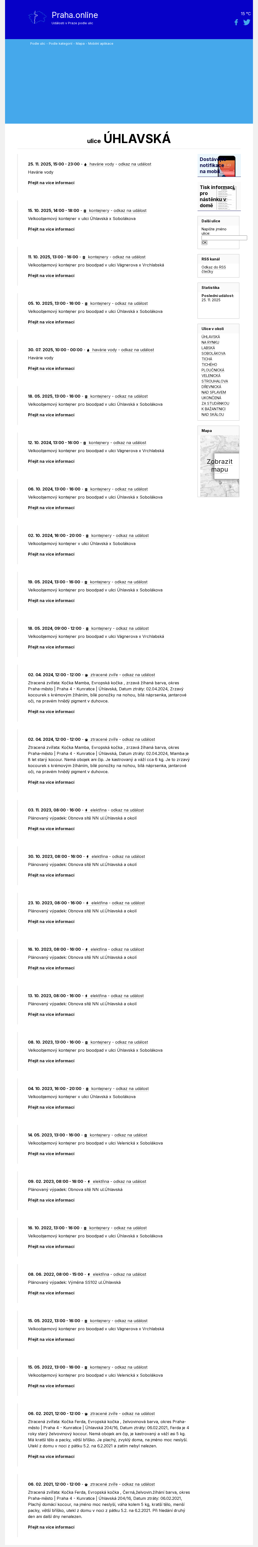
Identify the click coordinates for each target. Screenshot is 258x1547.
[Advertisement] (140, 83)
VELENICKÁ (211, 375)
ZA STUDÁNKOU (215, 403)
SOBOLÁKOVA (213, 353)
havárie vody (101, 164)
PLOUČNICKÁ (213, 370)
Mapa (80, 43)
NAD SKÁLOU (213, 414)
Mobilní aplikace (100, 43)
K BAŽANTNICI (213, 409)
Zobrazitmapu (220, 465)
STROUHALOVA (215, 381)
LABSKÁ (208, 348)
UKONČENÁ (211, 398)
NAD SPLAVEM (214, 392)
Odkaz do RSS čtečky (214, 269)
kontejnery (98, 210)
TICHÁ (207, 359)
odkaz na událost (134, 164)
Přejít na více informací (51, 182)
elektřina (98, 809)
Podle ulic (37, 43)
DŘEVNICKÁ (211, 387)
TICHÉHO (209, 364)
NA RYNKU (210, 342)
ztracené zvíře (103, 674)
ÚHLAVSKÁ (211, 337)
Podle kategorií (60, 43)
